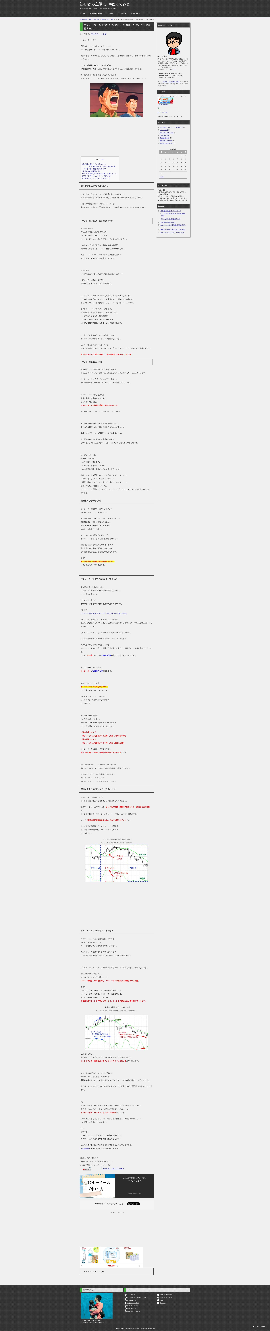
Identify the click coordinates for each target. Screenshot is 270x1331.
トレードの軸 (164, 130)
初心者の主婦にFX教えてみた (105, 4)
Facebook (123, 14)
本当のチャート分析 (98, 34)
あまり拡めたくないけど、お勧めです (171, 127)
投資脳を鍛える (164, 138)
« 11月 (162, 176)
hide (102, 159)
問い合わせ (136, 14)
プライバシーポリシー (166, 1297)
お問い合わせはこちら (166, 1294)
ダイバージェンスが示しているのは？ (96, 178)
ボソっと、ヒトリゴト (166, 132)
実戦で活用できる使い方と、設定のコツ (97, 176)
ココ (174, 69)
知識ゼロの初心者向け (166, 143)
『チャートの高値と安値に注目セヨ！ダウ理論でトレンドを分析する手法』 (104, 613)
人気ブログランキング (163, 104)
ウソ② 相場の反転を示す (95, 169)
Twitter (111, 14)
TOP (83, 14)
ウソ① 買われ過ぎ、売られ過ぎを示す (99, 166)
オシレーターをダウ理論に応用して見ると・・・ (100, 174)
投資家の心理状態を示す (91, 171)
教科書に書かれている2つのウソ (94, 164)
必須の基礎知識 (97, 14)
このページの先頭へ (261, 1327)
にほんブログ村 (162, 112)
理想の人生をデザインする (171, 81)
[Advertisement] (117, 138)
